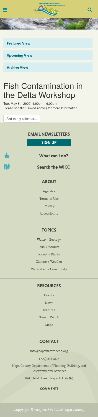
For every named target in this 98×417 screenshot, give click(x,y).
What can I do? (53, 155)
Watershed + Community (49, 269)
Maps (49, 324)
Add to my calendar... (21, 118)
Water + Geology (49, 239)
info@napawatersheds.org (49, 351)
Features (49, 310)
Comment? (49, 389)
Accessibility (49, 213)
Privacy (49, 206)
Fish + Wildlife (49, 247)
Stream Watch (49, 317)
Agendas (49, 191)
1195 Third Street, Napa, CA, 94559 (49, 378)
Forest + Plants (49, 254)
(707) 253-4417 (49, 358)
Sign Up (49, 142)
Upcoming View (19, 55)
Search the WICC (53, 167)
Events (49, 295)
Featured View (19, 43)
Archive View (17, 67)
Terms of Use (49, 198)
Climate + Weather (49, 261)
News (49, 302)
